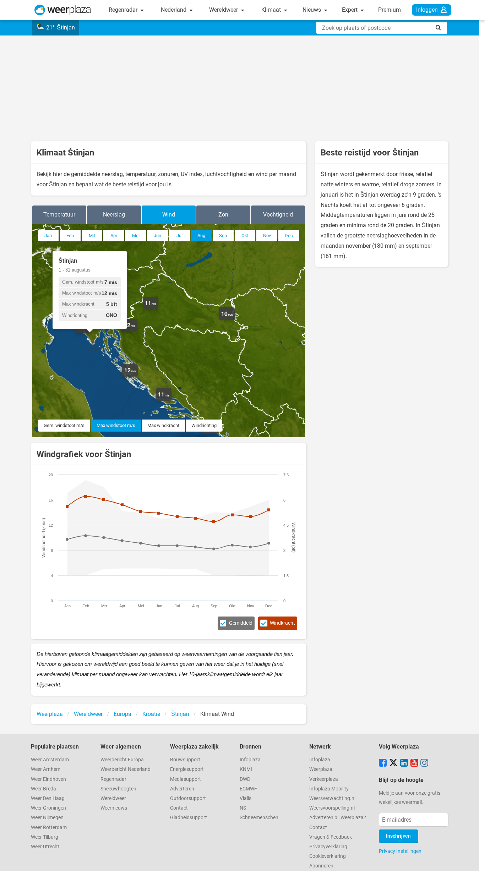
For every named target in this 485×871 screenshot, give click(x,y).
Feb (70, 235)
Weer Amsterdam (50, 760)
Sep (223, 235)
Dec (289, 235)
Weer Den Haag (48, 798)
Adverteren (182, 789)
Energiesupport (187, 769)
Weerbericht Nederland (125, 769)
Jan (48, 235)
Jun (157, 235)
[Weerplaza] (63, 10)
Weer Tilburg (44, 837)
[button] (91, 333)
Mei (136, 235)
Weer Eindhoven (48, 779)
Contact (179, 808)
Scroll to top (473, 859)
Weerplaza (320, 769)
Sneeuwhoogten (118, 789)
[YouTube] (414, 763)
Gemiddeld (240, 623)
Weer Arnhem (45, 769)
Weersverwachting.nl (332, 798)
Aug (201, 235)
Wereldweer (224, 9)
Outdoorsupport (188, 798)
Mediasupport (185, 779)
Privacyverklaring (328, 847)
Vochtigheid (278, 214)
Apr (113, 235)
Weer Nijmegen (47, 818)
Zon (223, 214)
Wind (168, 214)
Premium (389, 9)
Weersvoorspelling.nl (332, 808)
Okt (245, 235)
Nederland (174, 9)
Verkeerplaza (323, 779)
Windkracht (282, 623)
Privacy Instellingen (400, 851)
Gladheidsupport (188, 818)
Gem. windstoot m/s (64, 425)
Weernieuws (113, 808)
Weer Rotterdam (49, 828)
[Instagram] (424, 763)
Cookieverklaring (327, 856)
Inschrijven (398, 836)
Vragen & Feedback (330, 837)
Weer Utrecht (45, 847)
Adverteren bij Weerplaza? (337, 818)
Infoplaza (250, 760)
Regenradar (124, 9)
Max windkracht (163, 425)
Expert (350, 9)
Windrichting (204, 425)
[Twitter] (393, 763)
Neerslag (114, 214)
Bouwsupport (185, 760)
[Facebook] (383, 763)
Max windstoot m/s (116, 425)
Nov (267, 235)
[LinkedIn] (404, 763)
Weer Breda (43, 789)
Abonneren (321, 866)
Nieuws (312, 9)
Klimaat (271, 9)
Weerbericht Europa (122, 760)
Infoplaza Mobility (329, 789)
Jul (179, 235)
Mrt (92, 235)
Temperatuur (59, 214)
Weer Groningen (48, 808)
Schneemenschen (259, 818)
